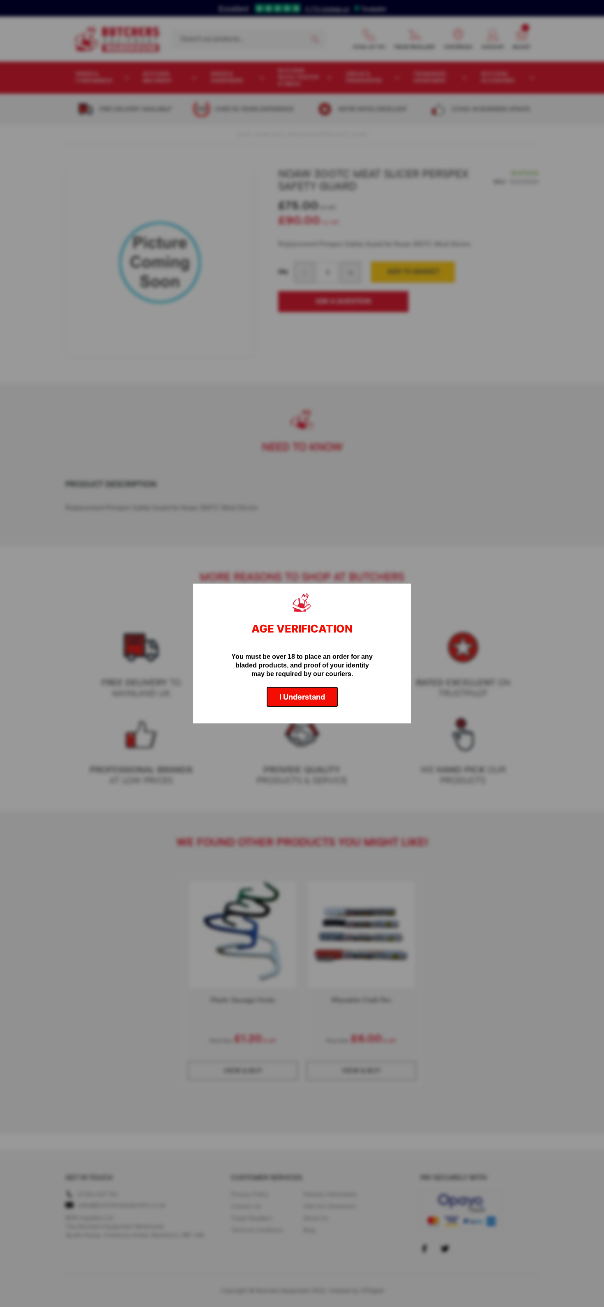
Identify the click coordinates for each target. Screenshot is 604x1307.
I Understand (302, 697)
